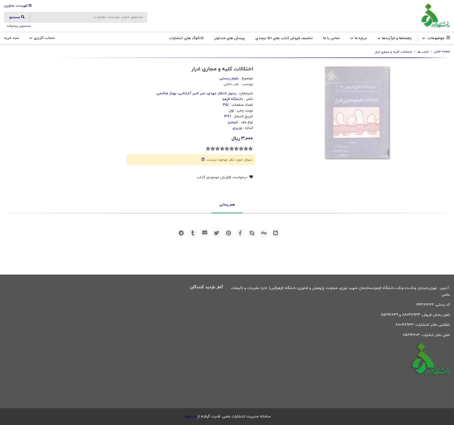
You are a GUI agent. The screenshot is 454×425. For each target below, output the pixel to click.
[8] (217, 148)
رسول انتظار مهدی (221, 93)
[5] (231, 148)
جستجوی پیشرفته (18, 26)
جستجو (15, 17)
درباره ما (360, 38)
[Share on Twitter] (216, 233)
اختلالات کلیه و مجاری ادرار (393, 52)
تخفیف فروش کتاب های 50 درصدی (284, 38)
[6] (227, 148)
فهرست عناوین (16, 5)
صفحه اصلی (442, 51)
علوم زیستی (229, 78)
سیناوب (189, 416)
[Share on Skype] (252, 233)
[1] (250, 148)
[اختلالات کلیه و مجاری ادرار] (435, 16)
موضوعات (435, 38)
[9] (212, 148)
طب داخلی (231, 84)
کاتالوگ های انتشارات (186, 38)
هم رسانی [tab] (227, 204)
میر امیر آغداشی (191, 93)
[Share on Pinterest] (228, 233)
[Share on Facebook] (240, 233)
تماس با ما (331, 38)
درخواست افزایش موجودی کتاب (222, 177)
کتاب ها (423, 52)
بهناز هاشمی (166, 93)
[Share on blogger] (275, 233)
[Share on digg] (264, 233)
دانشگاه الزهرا (233, 99)
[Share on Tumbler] (193, 233)
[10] (208, 148)
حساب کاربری (44, 37)
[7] (222, 148)
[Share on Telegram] (181, 233)
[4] (236, 148)
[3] (241, 148)
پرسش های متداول (229, 38)
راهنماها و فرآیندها (396, 38)
